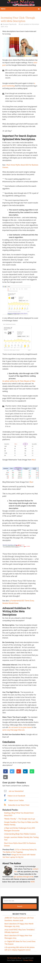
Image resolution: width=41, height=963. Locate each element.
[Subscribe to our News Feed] (5, 804)
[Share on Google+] (18, 771)
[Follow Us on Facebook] (4, 795)
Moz (33, 460)
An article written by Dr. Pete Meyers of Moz (18, 381)
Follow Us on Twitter (16, 800)
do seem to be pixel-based (20, 727)
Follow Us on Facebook (16, 796)
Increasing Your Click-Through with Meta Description (18, 19)
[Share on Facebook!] (5, 771)
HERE (32, 882)
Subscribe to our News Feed (18, 805)
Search (19, 906)
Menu (3, 9)
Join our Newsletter (16, 791)
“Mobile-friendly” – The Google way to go (19, 819)
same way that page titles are (13, 730)
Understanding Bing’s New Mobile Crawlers (20, 834)
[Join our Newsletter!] (5, 791)
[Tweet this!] (12, 771)
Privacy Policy (28, 960)
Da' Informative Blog (14, 958)
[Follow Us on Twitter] (5, 800)
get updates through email (23, 877)
